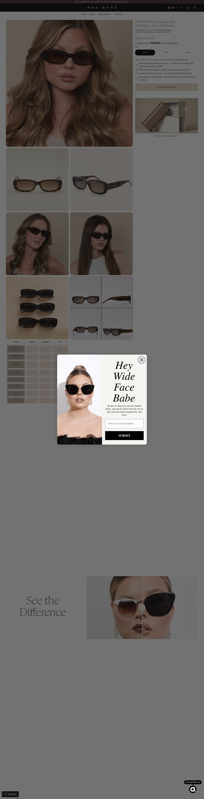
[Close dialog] (141, 360)
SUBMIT (124, 435)
